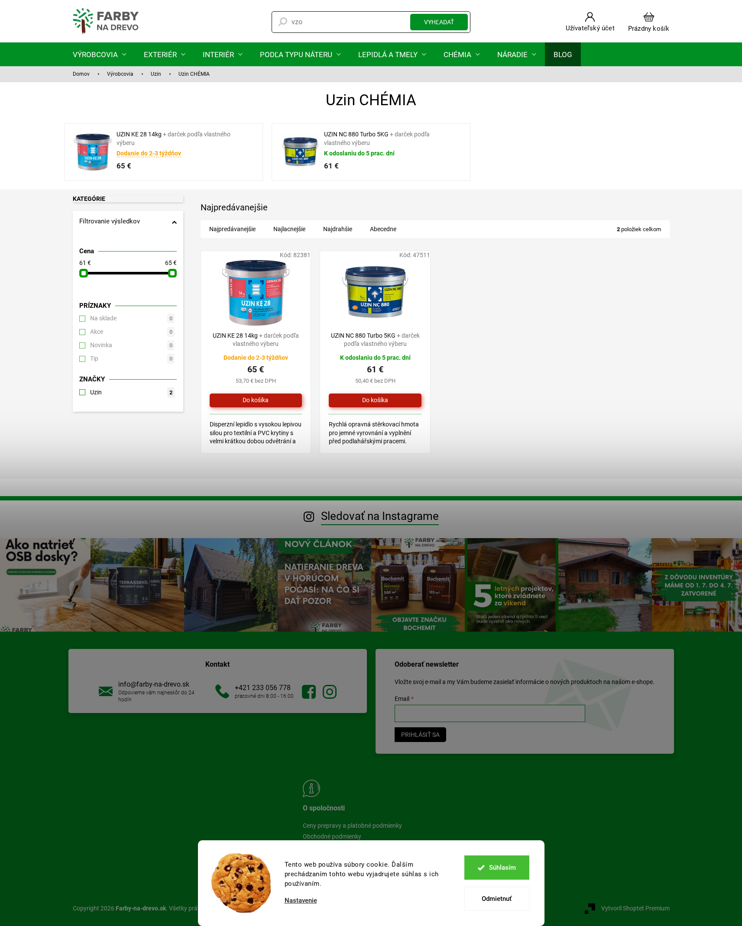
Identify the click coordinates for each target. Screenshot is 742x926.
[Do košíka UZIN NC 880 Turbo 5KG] (375, 400)
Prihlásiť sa (420, 734)
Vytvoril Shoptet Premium (635, 908)
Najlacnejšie (289, 229)
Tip (131, 358)
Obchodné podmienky (332, 836)
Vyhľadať (439, 22)
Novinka (131, 345)
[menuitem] (99, 54)
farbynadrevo (330, 692)
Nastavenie (301, 900)
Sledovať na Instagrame (380, 516)
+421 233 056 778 (263, 688)
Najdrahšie (337, 229)
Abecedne (383, 229)
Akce (131, 331)
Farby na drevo (309, 692)
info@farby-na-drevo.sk (153, 684)
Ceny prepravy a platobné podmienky (352, 825)
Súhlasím (502, 867)
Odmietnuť (497, 899)
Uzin (131, 392)
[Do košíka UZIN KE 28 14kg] (256, 400)
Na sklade (131, 318)
